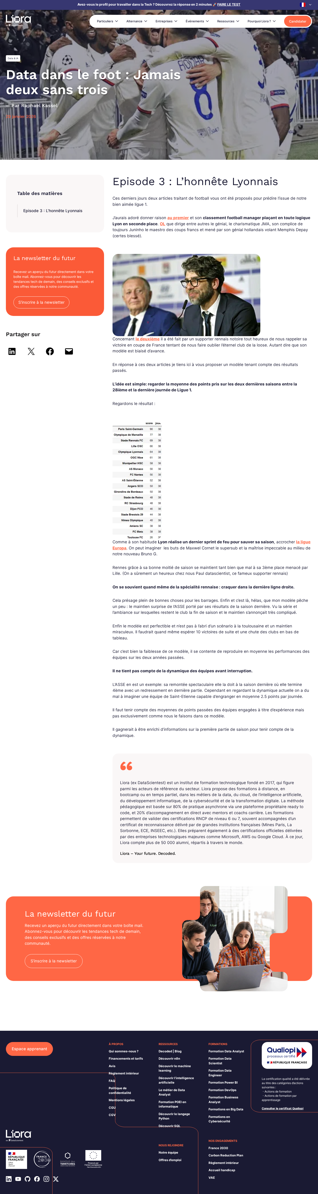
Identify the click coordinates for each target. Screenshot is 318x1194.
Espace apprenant (29, 1048)
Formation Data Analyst (226, 1051)
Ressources (225, 21)
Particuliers (105, 21)
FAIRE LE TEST (228, 4)
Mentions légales (122, 1100)
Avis (112, 1066)
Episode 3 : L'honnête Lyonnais (52, 210)
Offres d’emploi (170, 1160)
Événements (195, 21)
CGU (112, 1107)
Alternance (134, 21)
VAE (212, 1177)
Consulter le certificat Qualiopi (282, 1108)
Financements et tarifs (126, 1058)
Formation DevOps (222, 1090)
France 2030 (218, 1148)
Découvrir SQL (169, 1126)
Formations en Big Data (226, 1109)
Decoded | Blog (170, 1051)
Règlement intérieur (124, 1073)
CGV (112, 1115)
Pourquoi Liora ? (259, 21)
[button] (306, 5)
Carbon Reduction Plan (226, 1155)
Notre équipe (168, 1152)
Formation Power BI (223, 1082)
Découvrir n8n (169, 1058)
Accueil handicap (222, 1170)
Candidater (297, 21)
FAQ (112, 1081)
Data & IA (13, 58)
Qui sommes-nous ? (123, 1051)
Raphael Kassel (39, 105)
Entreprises (164, 21)
